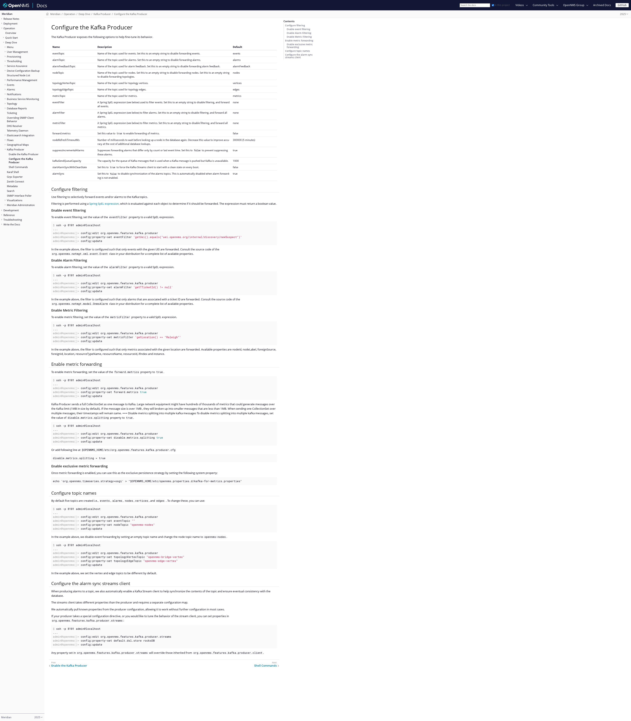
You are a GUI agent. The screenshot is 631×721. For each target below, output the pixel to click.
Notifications (14, 94)
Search (10, 191)
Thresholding (14, 61)
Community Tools (543, 5)
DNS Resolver (14, 126)
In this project (502, 5)
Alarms (11, 89)
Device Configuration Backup (23, 70)
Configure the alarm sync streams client (299, 56)
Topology (12, 103)
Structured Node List (18, 75)
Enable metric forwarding (299, 40)
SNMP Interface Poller (19, 195)
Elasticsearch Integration (20, 135)
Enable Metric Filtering (299, 36)
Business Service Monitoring (23, 99)
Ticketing (12, 113)
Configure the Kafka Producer (21, 160)
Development (11, 210)
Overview (10, 33)
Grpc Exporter (15, 177)
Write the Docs (11, 224)
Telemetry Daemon (17, 130)
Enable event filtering (298, 29)
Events (10, 85)
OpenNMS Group (573, 5)
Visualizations (14, 200)
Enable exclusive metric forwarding (300, 45)
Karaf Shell (13, 172)
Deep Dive (11, 42)
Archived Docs (602, 5)
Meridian (7, 14)
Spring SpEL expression (104, 203)
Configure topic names (297, 50)
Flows (10, 140)
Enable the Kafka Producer (23, 154)
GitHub (622, 5)
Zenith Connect (15, 181)
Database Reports (17, 108)
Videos (519, 5)
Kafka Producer (15, 149)
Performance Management (22, 80)
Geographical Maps (18, 144)
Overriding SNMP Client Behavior (20, 119)
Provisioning (14, 56)
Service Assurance (17, 66)
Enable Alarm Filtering (299, 33)
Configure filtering (295, 25)
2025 (623, 14)
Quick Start (11, 37)
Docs (42, 5)
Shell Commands (18, 167)
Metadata (12, 186)
